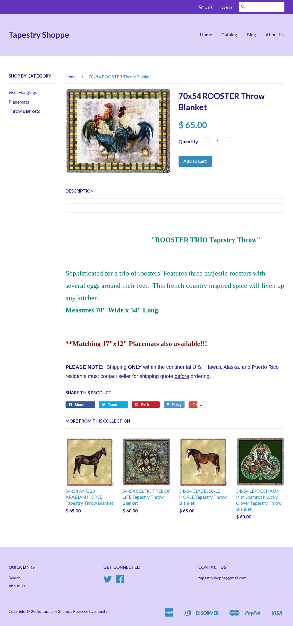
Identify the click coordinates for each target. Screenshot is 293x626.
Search (14, 578)
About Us (275, 34)
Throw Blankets (24, 111)
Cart (208, 7)
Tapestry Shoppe (39, 34)
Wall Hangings (23, 92)
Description (80, 190)
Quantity (188, 141)
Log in (226, 7)
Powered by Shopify (90, 611)
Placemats (19, 101)
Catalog (229, 34)
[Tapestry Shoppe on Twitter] (107, 581)
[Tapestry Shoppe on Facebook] (120, 581)
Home (206, 34)
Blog (251, 34)
